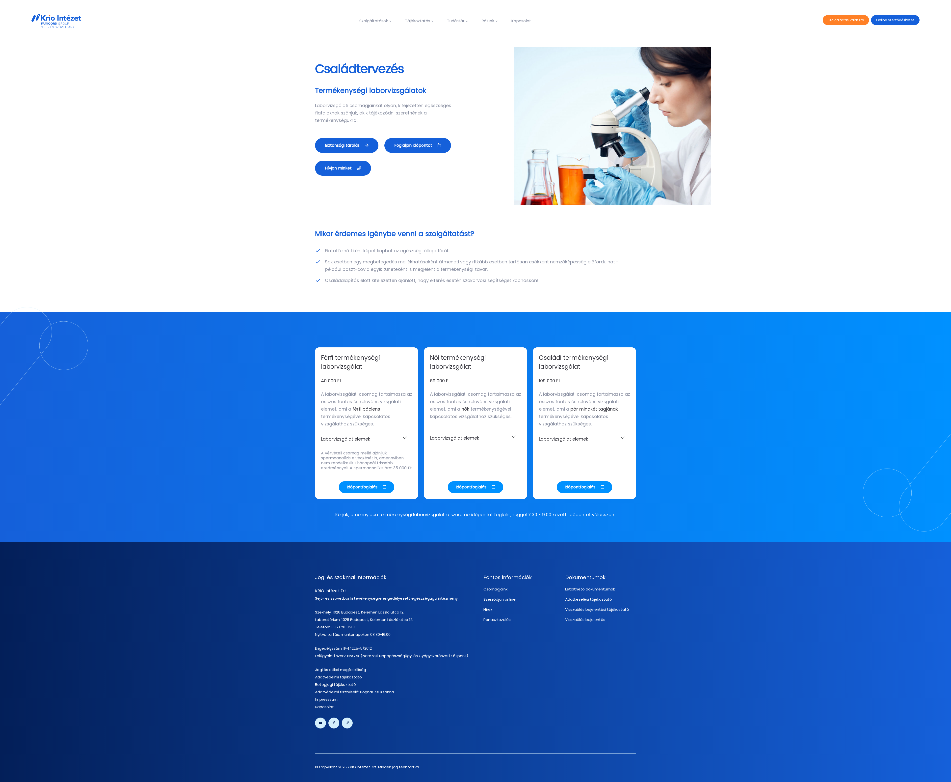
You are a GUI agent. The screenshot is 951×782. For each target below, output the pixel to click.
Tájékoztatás (417, 21)
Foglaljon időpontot (413, 145)
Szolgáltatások (373, 21)
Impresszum (326, 699)
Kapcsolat (521, 21)
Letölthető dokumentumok (590, 589)
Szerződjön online (499, 599)
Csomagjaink (495, 589)
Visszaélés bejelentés (585, 619)
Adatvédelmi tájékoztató (338, 677)
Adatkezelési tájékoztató (588, 599)
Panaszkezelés (497, 619)
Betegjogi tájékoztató (335, 684)
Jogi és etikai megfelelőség (340, 669)
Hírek (487, 609)
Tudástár (456, 21)
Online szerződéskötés (895, 20)
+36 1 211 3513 (343, 627)
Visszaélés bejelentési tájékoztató (597, 609)
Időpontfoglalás (363, 487)
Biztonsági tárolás (343, 145)
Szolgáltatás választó (846, 20)
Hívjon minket (339, 168)
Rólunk (487, 21)
